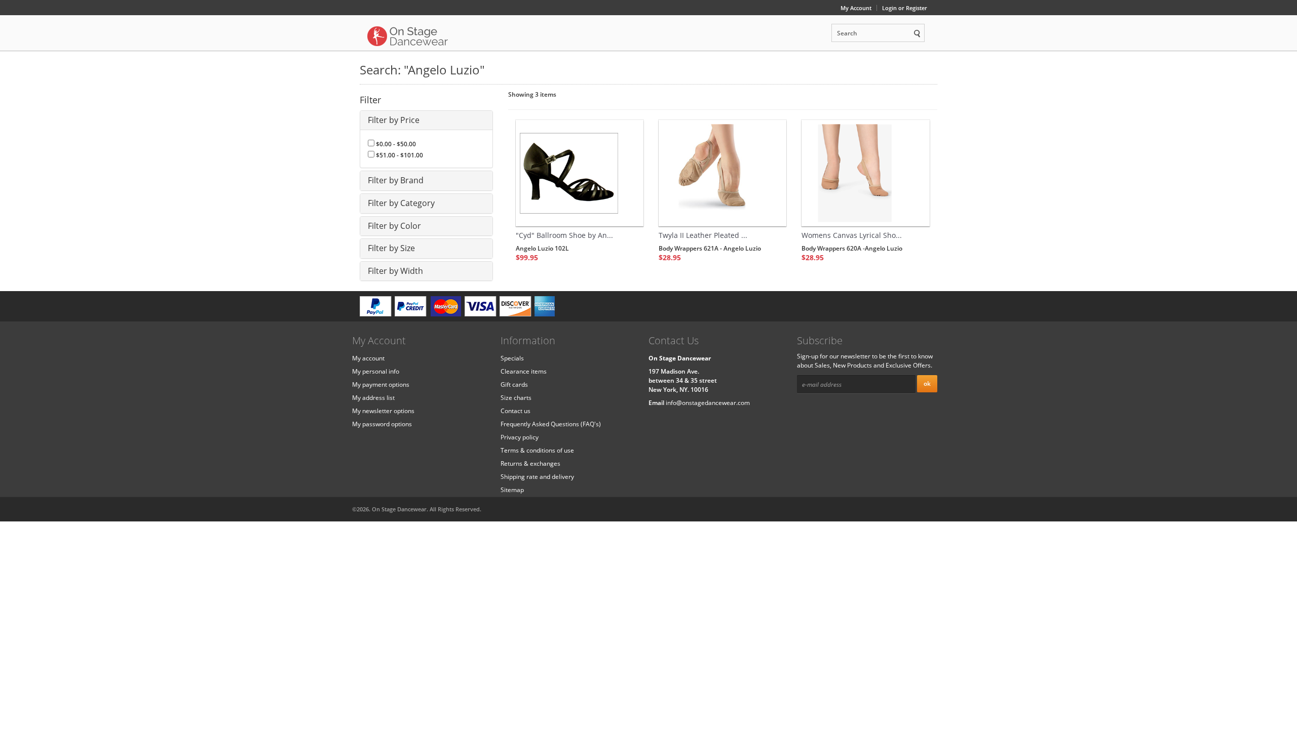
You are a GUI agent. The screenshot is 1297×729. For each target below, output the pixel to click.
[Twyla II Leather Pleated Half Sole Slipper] (722, 173)
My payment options (380, 384)
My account (368, 358)
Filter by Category (401, 203)
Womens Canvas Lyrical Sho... (852, 235)
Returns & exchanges (530, 463)
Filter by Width (395, 270)
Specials (512, 358)
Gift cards (514, 384)
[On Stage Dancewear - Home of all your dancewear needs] (407, 35)
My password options (382, 424)
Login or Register (904, 8)
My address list (373, 397)
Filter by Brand (396, 180)
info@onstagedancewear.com (708, 402)
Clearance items (524, 371)
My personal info (375, 371)
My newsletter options (383, 411)
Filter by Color (394, 225)
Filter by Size (391, 248)
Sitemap (512, 489)
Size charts (516, 397)
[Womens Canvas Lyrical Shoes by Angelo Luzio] (865, 173)
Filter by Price (393, 120)
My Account (856, 8)
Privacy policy (520, 437)
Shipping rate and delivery (537, 476)
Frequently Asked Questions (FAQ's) (551, 424)
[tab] (426, 120)
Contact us (515, 411)
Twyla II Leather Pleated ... (703, 235)
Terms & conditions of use (537, 450)
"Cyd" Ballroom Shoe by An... (564, 235)
